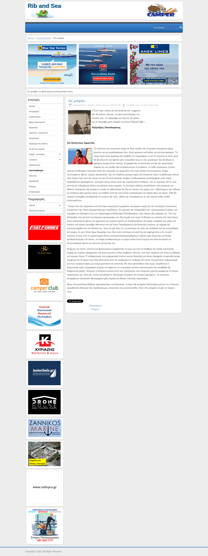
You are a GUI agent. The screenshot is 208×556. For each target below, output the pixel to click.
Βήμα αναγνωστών (37, 122)
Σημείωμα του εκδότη (38, 144)
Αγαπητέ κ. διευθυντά (38, 133)
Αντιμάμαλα (34, 111)
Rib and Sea (44, 5)
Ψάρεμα (32, 186)
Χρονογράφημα (44, 38)
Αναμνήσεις (34, 138)
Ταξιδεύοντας (34, 165)
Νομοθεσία (34, 181)
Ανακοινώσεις (35, 117)
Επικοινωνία (34, 192)
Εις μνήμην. (77, 101)
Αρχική (30, 38)
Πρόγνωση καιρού (37, 211)
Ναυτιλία (33, 176)
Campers (33, 160)
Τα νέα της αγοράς (37, 149)
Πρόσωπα (33, 127)
